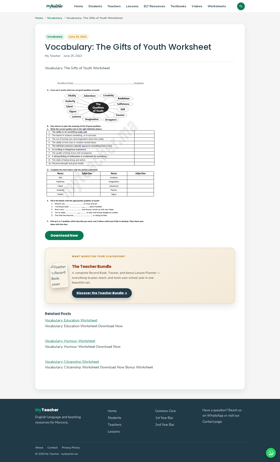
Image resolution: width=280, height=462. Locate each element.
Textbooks (178, 6)
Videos (197, 6)
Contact (52, 447)
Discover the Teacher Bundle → (102, 293)
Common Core (165, 411)
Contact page (212, 421)
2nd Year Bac (164, 425)
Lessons (132, 6)
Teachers (114, 6)
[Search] (241, 6)
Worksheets (217, 6)
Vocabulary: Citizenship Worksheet (72, 361)
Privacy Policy (71, 447)
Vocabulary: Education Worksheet (71, 320)
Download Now (64, 235)
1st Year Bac (164, 418)
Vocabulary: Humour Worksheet (70, 341)
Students (95, 6)
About (39, 447)
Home (78, 6)
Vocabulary (54, 18)
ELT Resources (154, 6)
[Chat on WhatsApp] (271, 453)
